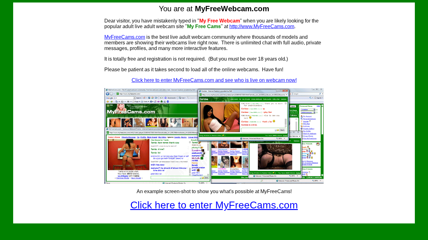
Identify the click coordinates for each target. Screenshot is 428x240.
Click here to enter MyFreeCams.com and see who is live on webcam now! (214, 80)
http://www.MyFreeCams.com (261, 26)
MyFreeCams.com (124, 37)
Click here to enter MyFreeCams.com (214, 205)
